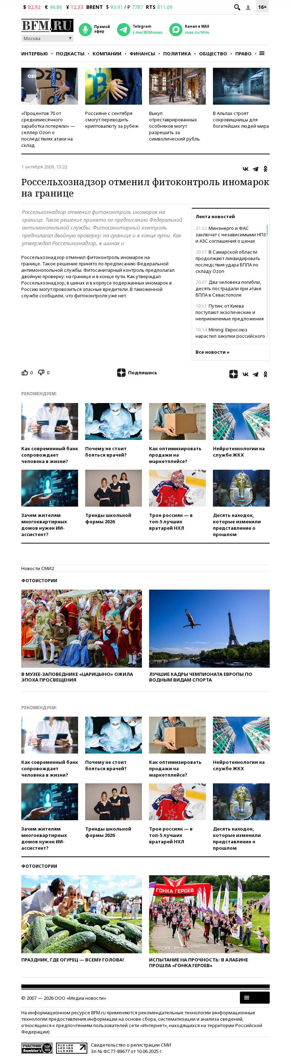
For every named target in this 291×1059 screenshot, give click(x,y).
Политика (177, 53)
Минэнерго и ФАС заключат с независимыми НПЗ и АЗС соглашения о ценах (231, 234)
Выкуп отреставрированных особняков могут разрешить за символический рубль (174, 126)
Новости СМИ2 (37, 568)
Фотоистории (39, 581)
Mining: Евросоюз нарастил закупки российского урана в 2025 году (230, 336)
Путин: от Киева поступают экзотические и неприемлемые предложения (230, 312)
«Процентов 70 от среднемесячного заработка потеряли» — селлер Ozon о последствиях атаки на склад (48, 129)
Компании (107, 53)
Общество (213, 53)
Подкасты (70, 53)
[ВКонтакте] (245, 169)
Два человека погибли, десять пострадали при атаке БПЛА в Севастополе (229, 288)
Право (243, 53)
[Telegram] (255, 169)
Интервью (34, 53)
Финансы (142, 53)
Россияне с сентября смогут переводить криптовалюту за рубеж (111, 119)
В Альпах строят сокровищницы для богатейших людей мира (241, 119)
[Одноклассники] (265, 169)
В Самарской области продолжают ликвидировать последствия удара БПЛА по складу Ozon (228, 261)
